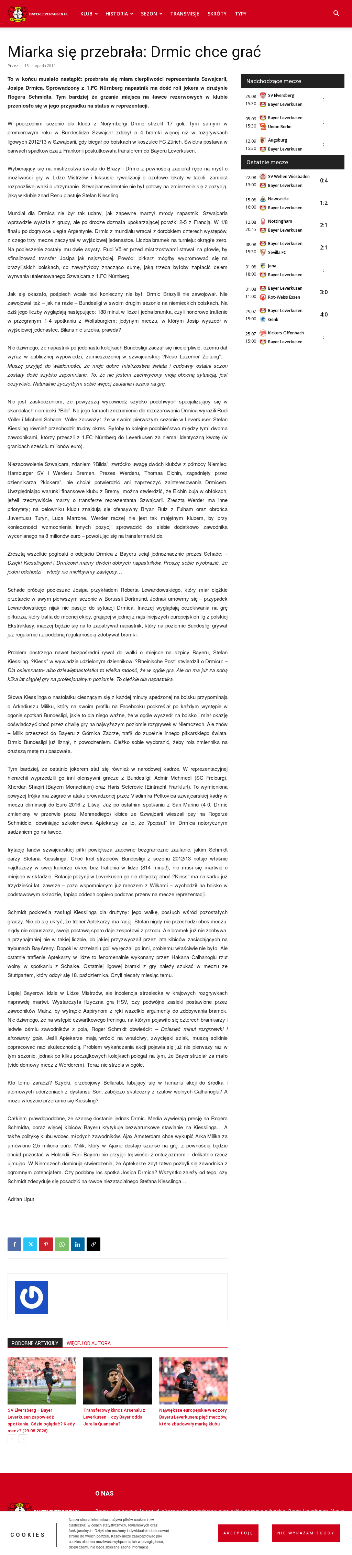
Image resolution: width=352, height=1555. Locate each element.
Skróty (217, 13)
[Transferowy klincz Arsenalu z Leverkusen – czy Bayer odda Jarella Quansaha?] (117, 1380)
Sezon (149, 13)
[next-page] (23, 1438)
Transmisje (184, 13)
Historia (117, 13)
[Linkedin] (78, 1244)
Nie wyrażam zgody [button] (306, 1533)
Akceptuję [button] (238, 1533)
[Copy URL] (93, 1244)
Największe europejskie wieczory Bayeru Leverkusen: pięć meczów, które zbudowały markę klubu (193, 1417)
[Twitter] (30, 1244)
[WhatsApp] (62, 1244)
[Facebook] (14, 1244)
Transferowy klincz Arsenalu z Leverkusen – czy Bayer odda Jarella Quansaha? (114, 1417)
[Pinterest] (46, 1244)
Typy (240, 13)
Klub (86, 13)
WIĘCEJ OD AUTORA (89, 1343)
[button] (336, 14)
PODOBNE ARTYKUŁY (35, 1343)
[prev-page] (12, 1438)
